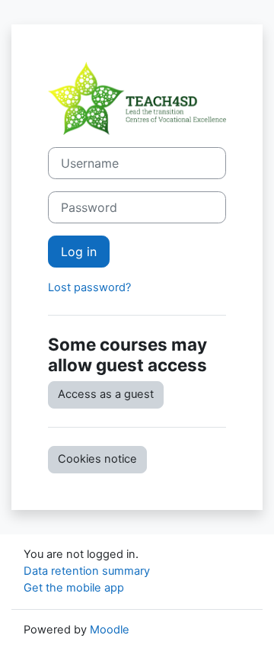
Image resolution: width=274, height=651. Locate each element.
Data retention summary (87, 571)
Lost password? (89, 287)
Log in (79, 251)
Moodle (109, 630)
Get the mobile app (74, 588)
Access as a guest (106, 394)
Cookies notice (97, 459)
